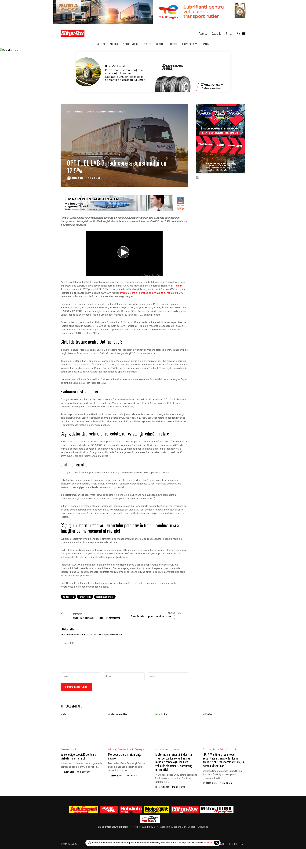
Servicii (175, 749)
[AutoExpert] (83, 809)
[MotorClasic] (216, 809)
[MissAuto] (150, 819)
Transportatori (232, 749)
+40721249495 (147, 826)
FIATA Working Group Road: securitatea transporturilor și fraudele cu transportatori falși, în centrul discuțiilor (223, 760)
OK (216, 842)
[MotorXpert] (156, 809)
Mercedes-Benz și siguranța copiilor (124, 756)
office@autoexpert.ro (117, 826)
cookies (208, 842)
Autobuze (112, 749)
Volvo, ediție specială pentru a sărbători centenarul (78, 756)
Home (69, 111)
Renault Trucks (85, 596)
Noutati (73, 749)
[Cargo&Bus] (185, 809)
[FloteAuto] (131, 809)
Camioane (79, 111)
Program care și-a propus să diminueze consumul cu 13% (151, 292)
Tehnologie (139, 749)
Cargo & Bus (77, 178)
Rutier (222, 749)
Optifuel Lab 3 (68, 596)
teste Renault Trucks (104, 596)
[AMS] (109, 809)
